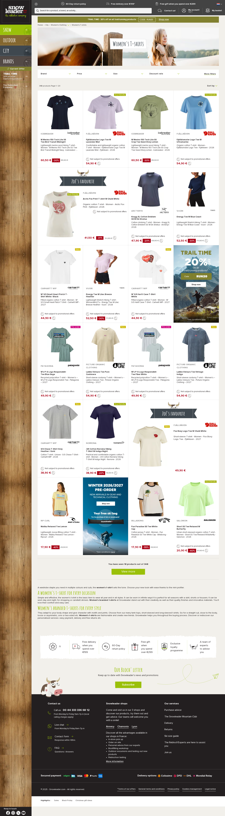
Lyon (134, 726)
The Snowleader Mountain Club (180, 716)
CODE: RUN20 (146, 20)
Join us (168, 752)
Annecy (110, 726)
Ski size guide (171, 736)
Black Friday (67, 800)
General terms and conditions (152, 789)
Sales (56, 800)
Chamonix (123, 726)
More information (115, 761)
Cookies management (192, 789)
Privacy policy (173, 789)
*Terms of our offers (126, 789)
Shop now (164, 19)
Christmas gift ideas (83, 800)
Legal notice (210, 789)
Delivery (168, 723)
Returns (168, 729)
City (47, 25)
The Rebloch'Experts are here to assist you (184, 744)
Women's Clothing (58, 25)
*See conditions (196, 319)
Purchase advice (173, 710)
